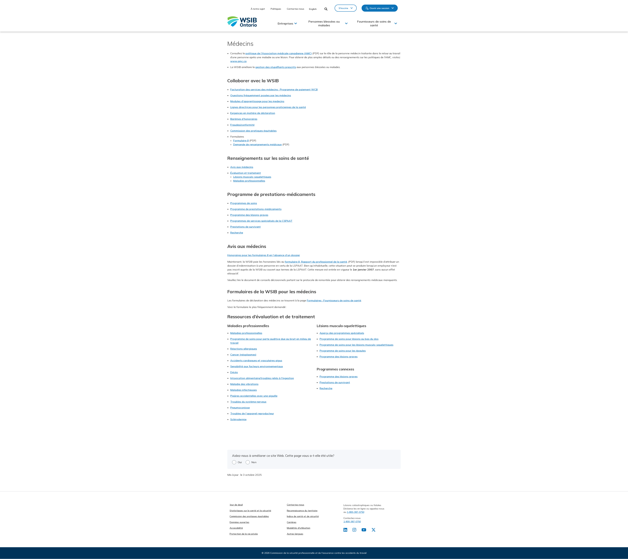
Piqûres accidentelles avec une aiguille (253, 395)
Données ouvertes (239, 522)
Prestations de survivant (245, 226)
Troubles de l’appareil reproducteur (252, 413)
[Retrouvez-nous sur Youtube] (363, 530)
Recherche (236, 232)
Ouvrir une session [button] (379, 8)
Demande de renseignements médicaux (257, 144)
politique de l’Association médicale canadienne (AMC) (278, 53)
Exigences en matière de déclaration (252, 113)
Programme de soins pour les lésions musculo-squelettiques (356, 344)
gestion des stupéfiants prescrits (275, 67)
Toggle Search (326, 9)
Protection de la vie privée (244, 533)
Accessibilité (236, 527)
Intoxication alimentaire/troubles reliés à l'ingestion (262, 378)
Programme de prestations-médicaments (255, 209)
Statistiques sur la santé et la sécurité (250, 510)
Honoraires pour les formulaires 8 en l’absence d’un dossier (263, 255)
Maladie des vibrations (244, 384)
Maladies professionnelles (249, 180)
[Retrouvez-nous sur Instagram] (354, 530)
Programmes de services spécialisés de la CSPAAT (261, 220)
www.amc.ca (238, 61)
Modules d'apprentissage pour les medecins (257, 101)
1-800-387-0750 (355, 512)
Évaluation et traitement (245, 173)
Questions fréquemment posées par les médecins (260, 95)
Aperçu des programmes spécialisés (342, 333)
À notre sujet (258, 8)
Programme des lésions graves (249, 215)
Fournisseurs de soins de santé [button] (374, 23)
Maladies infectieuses (243, 390)
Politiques (276, 8)
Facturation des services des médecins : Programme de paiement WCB (274, 89)
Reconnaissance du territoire (302, 510)
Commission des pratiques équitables (253, 130)
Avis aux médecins (241, 167)
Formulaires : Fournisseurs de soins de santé (334, 300)
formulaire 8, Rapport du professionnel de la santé (316, 261)
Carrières (291, 522)
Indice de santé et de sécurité (303, 516)
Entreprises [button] (285, 23)
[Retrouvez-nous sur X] (373, 530)
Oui (240, 462)
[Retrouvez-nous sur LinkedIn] (345, 530)
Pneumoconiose (240, 407)
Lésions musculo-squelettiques (252, 176)
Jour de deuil (236, 504)
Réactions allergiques (243, 348)
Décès (234, 372)
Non (253, 462)
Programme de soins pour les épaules (343, 350)
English (313, 9)
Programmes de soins (243, 203)
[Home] (242, 21)
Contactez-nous (295, 8)
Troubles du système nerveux (248, 401)
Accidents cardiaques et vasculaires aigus (256, 360)
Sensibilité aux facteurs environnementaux (256, 366)
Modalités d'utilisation (298, 527)
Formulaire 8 (241, 140)
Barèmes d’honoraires (243, 119)
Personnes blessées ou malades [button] (324, 23)
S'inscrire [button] (343, 8)
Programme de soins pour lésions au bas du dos (349, 339)
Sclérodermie (238, 419)
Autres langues (295, 533)
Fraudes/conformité (242, 124)
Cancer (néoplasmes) (243, 354)
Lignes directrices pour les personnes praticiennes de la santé (268, 107)
